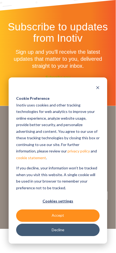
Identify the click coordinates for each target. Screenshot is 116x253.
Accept (58, 215)
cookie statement (31, 157)
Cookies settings (58, 201)
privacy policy (79, 151)
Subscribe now (58, 77)
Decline (58, 229)
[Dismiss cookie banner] (98, 88)
